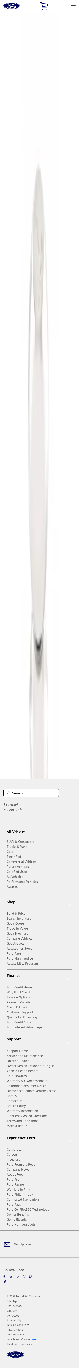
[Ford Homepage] (15, 1357)
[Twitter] (11, 1276)
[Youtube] (18, 1276)
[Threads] (30, 1276)
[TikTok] (5, 1281)
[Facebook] (5, 1276)
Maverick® (12, 809)
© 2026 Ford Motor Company (23, 1296)
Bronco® (11, 804)
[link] (12, 1301)
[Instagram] (24, 1276)
